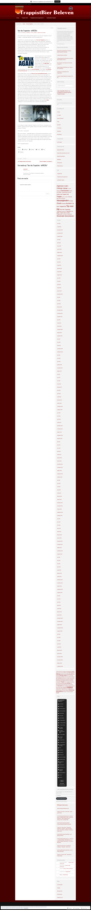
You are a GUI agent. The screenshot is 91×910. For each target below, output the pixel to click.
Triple (57, 690)
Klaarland (72, 679)
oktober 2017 (59, 371)
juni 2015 (58, 412)
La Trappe (59, 115)
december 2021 (60, 310)
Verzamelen (69, 214)
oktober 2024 (59, 252)
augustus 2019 (59, 335)
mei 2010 (58, 602)
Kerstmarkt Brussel (62, 679)
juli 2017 (58, 374)
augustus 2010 (59, 592)
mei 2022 (58, 300)
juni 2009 (58, 637)
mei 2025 (58, 239)
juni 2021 (58, 319)
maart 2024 (59, 265)
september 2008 (60, 666)
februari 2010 (59, 611)
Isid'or (65, 678)
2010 (67, 671)
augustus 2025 (59, 236)
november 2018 (60, 348)
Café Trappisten (71, 672)
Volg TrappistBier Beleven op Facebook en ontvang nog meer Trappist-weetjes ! (64, 92)
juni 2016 (58, 390)
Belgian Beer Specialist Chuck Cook (63, 153)
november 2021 (60, 313)
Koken (57, 680)
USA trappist (60, 690)
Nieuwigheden (63, 200)
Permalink (24, 158)
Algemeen (60, 186)
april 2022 (59, 303)
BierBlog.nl (59, 159)
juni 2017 (58, 377)
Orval (58, 121)
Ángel (61, 874)
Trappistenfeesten (64, 688)
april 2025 (59, 242)
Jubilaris (71, 678)
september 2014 (60, 435)
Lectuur (63, 196)
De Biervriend (59, 162)
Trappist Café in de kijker (65, 212)
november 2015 (60, 406)
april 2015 (59, 419)
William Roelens (60, 165)
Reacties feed (59, 894)
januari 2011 (59, 576)
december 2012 (60, 502)
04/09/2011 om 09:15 (26, 170)
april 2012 (59, 528)
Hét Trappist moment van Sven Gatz (24, 161)
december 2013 (60, 464)
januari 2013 (59, 499)
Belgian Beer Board (60, 149)
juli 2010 (58, 595)
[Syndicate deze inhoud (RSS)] (57, 805)
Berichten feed (59, 891)
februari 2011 (59, 573)
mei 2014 (58, 448)
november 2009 (60, 621)
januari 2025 (59, 249)
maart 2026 (59, 226)
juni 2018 (58, 358)
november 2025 (60, 233)
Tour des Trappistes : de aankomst (46, 161)
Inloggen (58, 887)
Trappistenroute (39, 32)
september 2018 (60, 351)
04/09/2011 (28, 32)
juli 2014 (58, 441)
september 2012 (60, 512)
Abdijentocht (70, 671)
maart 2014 (59, 454)
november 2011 (60, 544)
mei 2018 (58, 361)
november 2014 (60, 428)
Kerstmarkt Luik (68, 679)
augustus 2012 (59, 515)
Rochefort (59, 124)
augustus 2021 (59, 316)
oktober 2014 (59, 432)
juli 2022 (58, 297)
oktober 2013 (59, 470)
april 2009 (59, 643)
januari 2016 (59, 403)
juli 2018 (58, 355)
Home (17, 17)
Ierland (63, 678)
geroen (68, 675)
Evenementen (65, 190)
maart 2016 (59, 396)
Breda (65, 672)
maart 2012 (59, 531)
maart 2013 (59, 493)
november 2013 (60, 467)
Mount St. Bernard (60, 118)
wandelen (67, 690)
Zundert (57, 692)
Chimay (59, 188)
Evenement (65, 674)
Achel (73, 671)
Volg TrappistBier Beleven (61, 798)
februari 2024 (59, 268)
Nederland (60, 683)
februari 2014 (59, 457)
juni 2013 (58, 483)
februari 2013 (59, 496)
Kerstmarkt (57, 679)
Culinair (65, 188)
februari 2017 (59, 387)
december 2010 (60, 579)
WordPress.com (60, 897)
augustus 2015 (59, 409)
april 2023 (59, 284)
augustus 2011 (59, 554)
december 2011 (60, 541)
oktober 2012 (59, 509)
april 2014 (59, 451)
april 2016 (59, 393)
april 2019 (59, 345)
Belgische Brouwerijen (61, 156)
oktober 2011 (59, 547)
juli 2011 (58, 557)
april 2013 (59, 489)
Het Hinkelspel (59, 678)
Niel (62, 683)
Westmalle (43, 32)
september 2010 (60, 589)
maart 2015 (59, 422)
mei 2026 (58, 223)
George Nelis (63, 675)
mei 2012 (58, 525)
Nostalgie (71, 200)
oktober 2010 (59, 586)
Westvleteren (59, 134)
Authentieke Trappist (51, 17)
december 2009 (60, 618)
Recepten (71, 684)
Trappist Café (25, 17)
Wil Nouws (24, 32)
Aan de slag (57, 1)
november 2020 (60, 329)
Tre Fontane (65, 214)
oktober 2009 (59, 624)
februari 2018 (59, 364)
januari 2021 (59, 326)
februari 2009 (59, 650)
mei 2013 (58, 486)
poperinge (61, 684)
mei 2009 (58, 640)
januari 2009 (59, 653)
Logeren (66, 196)
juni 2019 (58, 342)
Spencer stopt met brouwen (68, 868)
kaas (73, 678)
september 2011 (60, 550)
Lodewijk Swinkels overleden (62, 55)
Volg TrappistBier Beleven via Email (65, 789)
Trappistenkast (67, 871)
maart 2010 (59, 608)
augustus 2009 (59, 631)
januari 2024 (59, 271)
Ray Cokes (68, 684)
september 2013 (60, 473)
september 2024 (60, 255)
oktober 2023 (59, 274)
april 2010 (59, 605)
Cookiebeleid (26, 908)
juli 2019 (58, 339)
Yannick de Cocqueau (66, 691)
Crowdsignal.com (62, 784)
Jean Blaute (68, 678)
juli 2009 (58, 634)
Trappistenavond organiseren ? (37, 17)
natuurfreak (25, 169)
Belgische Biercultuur (63, 805)
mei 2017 (58, 380)
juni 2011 (58, 560)
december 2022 (60, 294)
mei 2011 (58, 563)
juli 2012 (58, 518)
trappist (21, 158)
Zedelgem (71, 691)
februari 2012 (59, 534)
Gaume (58, 675)
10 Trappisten (64, 671)
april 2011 (59, 566)
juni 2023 (58, 278)
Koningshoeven (67, 680)
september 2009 (60, 627)
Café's (66, 186)
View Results (62, 783)
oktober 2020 (59, 332)
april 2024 (59, 262)
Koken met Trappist (61, 194)
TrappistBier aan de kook (61, 211)
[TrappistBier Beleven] (45, 10)
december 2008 (60, 656)
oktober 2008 (59, 663)
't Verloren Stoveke (59, 671)
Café (67, 672)
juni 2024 (58, 258)
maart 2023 (59, 287)
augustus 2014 (59, 438)
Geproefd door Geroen (66, 192)
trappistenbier (58, 688)
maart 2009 (59, 647)
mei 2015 (58, 416)
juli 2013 (58, 480)
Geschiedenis (71, 675)
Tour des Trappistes (34, 32)
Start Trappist (59, 142)
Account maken (59, 884)
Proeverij (63, 203)
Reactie (47, 193)
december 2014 (60, 425)
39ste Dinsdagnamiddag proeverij (63, 808)
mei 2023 (58, 281)
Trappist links (70, 688)
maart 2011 (59, 570)
